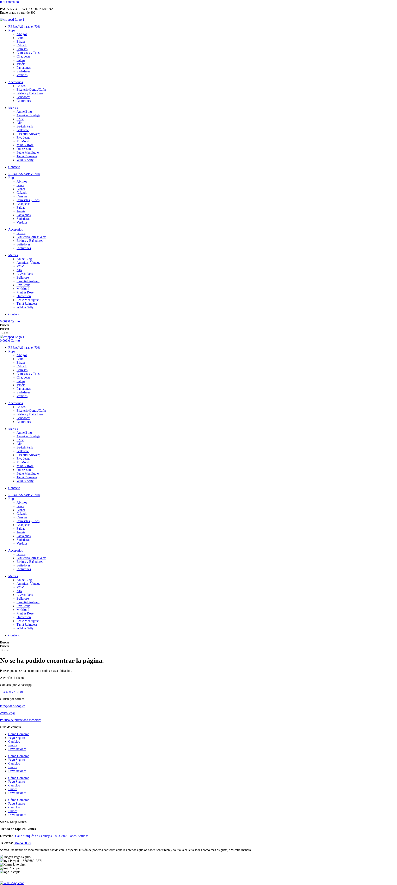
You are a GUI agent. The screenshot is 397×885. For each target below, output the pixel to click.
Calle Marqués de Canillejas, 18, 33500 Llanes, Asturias (51, 836)
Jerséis (21, 64)
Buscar (4, 325)
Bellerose (23, 130)
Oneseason (24, 148)
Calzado (22, 45)
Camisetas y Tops (28, 52)
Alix (19, 122)
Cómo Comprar (18, 734)
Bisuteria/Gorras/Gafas (31, 89)
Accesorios (15, 82)
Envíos (12, 745)
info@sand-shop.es (12, 706)
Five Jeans (23, 137)
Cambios (14, 741)
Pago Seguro (16, 738)
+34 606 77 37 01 (11, 692)
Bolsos (21, 86)
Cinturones (24, 100)
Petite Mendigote (28, 152)
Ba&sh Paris (25, 126)
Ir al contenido (9, 2)
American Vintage (28, 115)
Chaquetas (23, 56)
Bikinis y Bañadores (30, 93)
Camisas (22, 49)
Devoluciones (17, 749)
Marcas (13, 107)
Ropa (11, 30)
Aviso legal (7, 713)
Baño (20, 38)
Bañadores (23, 97)
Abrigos (22, 34)
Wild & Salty (25, 160)
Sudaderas (23, 71)
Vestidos (22, 75)
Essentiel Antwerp (28, 134)
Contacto (14, 167)
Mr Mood (23, 141)
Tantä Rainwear (27, 156)
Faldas (21, 60)
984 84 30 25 (22, 843)
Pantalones (24, 67)
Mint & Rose (25, 145)
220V (20, 119)
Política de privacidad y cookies (20, 720)
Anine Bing (24, 111)
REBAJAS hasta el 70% (24, 26)
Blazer (21, 41)
